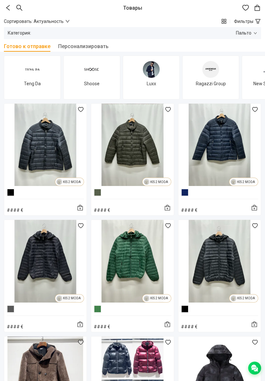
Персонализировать (83, 46)
